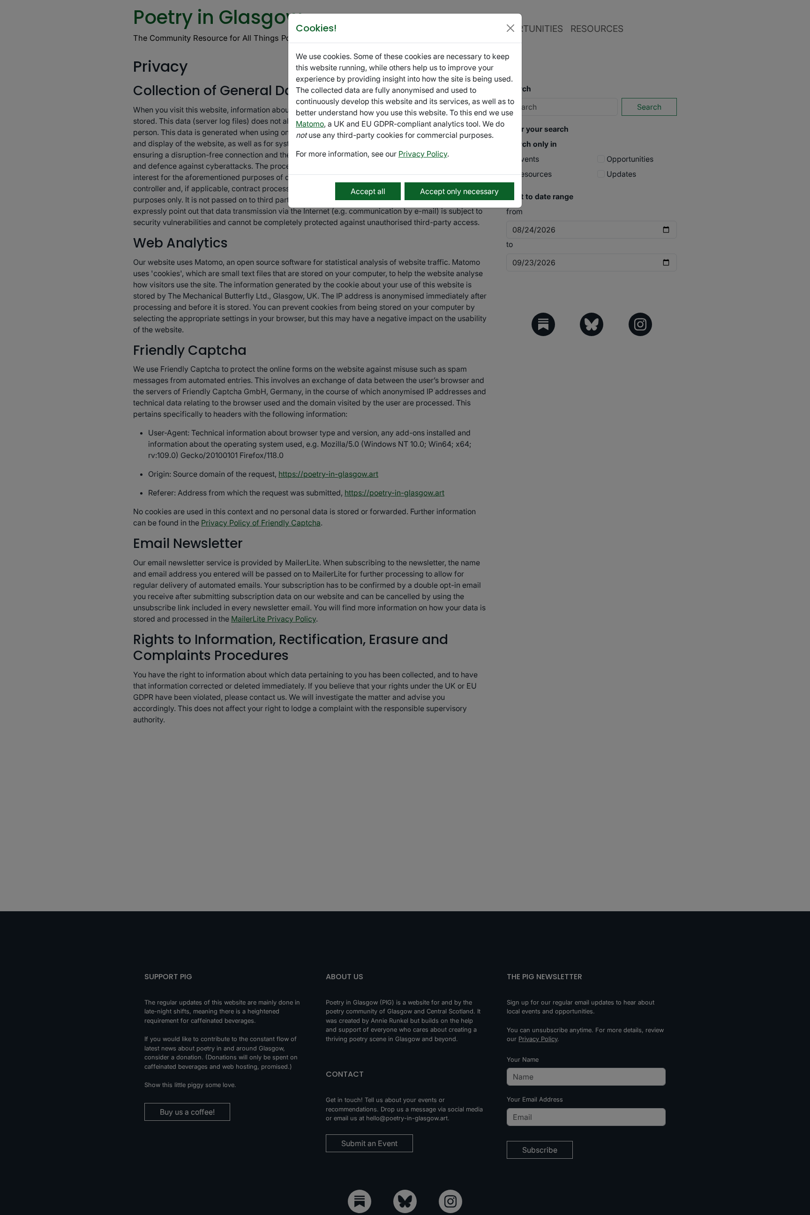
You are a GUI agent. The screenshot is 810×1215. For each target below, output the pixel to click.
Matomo (310, 123)
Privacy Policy (422, 153)
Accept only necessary (459, 191)
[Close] (510, 28)
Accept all (368, 191)
